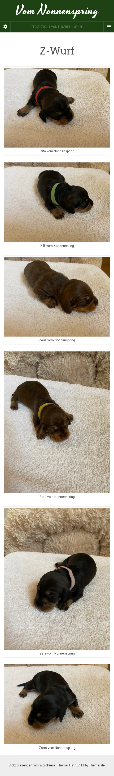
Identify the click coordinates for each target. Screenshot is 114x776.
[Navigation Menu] (108, 27)
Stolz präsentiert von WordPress (32, 765)
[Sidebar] (5, 27)
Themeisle (97, 765)
